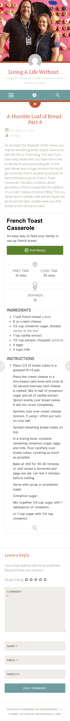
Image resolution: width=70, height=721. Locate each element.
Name (12, 646)
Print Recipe (37, 250)
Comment (14, 594)
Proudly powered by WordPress (32, 709)
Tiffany (15, 136)
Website (13, 674)
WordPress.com (48, 714)
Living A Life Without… (35, 72)
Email (12, 660)
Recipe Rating (14, 580)
